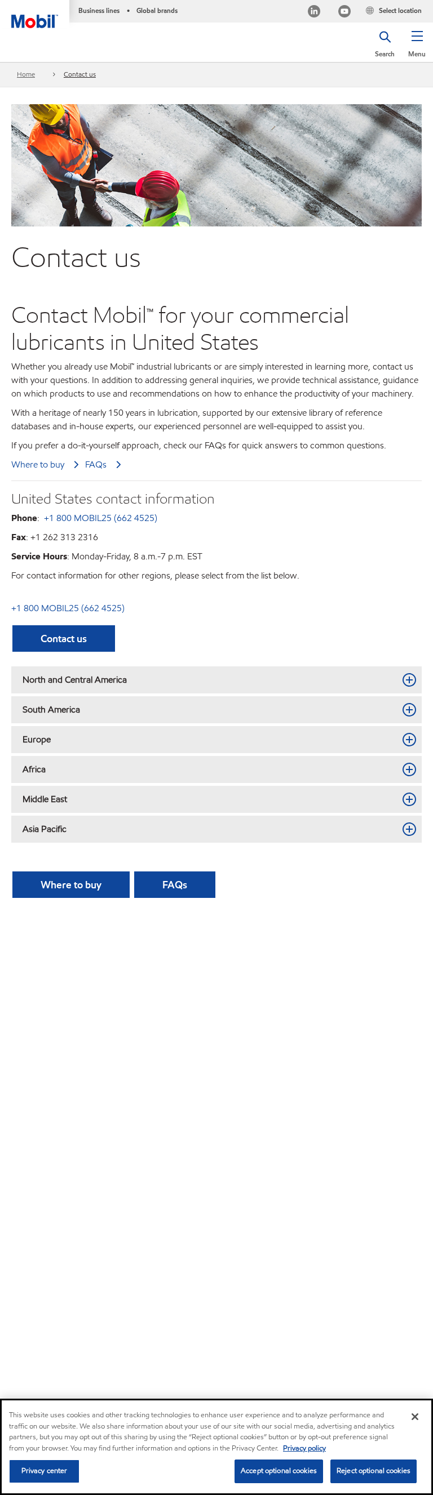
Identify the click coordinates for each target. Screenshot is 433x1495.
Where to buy (37, 464)
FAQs (96, 464)
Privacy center (44, 1471)
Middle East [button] (45, 799)
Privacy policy (304, 1448)
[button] (417, 48)
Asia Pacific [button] (45, 829)
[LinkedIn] (314, 12)
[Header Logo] (34, 14)
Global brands (157, 10)
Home (26, 74)
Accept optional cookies (279, 1471)
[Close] (415, 1416)
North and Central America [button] (75, 680)
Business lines (99, 10)
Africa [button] (34, 769)
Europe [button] (37, 739)
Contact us (80, 74)
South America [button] (51, 709)
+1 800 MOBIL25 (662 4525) (99, 518)
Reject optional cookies (373, 1471)
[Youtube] (344, 12)
